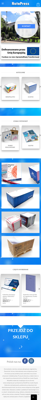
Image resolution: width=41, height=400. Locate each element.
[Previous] (2, 288)
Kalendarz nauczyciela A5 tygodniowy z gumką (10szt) (22, 296)
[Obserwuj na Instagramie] (31, 361)
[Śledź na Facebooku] (25, 361)
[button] (2, 3)
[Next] (39, 288)
